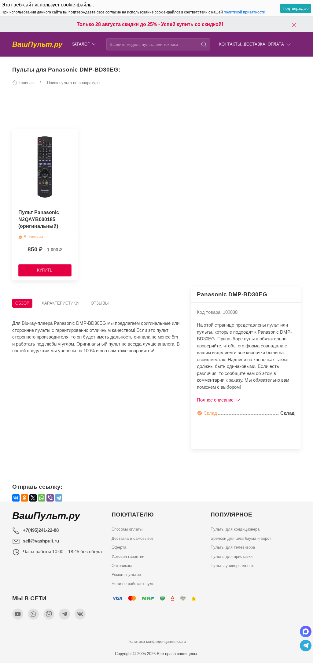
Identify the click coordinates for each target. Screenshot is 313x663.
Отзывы (100, 303)
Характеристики (60, 303)
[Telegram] (58, 498)
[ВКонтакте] (16, 498)
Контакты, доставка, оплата (251, 44)
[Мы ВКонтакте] (80, 614)
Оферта (119, 547)
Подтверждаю (296, 8)
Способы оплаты (127, 529)
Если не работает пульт (134, 583)
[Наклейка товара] (16, 135)
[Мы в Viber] (48, 614)
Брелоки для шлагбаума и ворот (241, 538)
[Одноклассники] (24, 498)
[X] (33, 498)
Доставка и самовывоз (132, 538)
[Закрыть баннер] (294, 24)
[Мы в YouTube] (17, 614)
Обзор (22, 303)
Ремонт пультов (126, 574)
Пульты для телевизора (233, 547)
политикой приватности (244, 12)
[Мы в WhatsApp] (33, 614)
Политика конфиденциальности (156, 641)
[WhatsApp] (41, 498)
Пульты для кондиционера (235, 529)
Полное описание (216, 399)
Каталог (81, 44)
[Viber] (50, 498)
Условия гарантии (128, 556)
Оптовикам (122, 565)
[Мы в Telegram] (64, 614)
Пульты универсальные (232, 565)
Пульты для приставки (231, 556)
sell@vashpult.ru (41, 540)
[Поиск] (204, 44)
